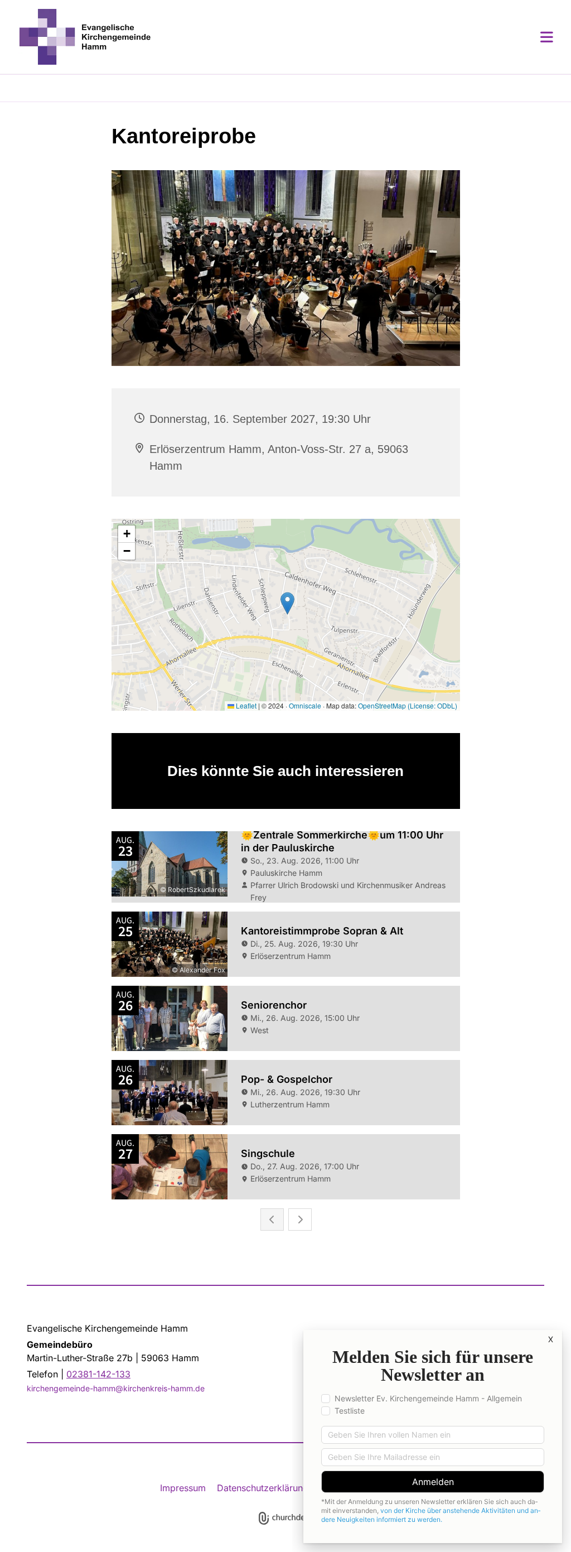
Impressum (183, 1487)
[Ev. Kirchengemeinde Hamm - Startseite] (85, 37)
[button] (352, 37)
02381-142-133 (98, 1374)
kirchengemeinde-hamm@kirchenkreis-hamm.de (116, 1388)
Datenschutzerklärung (262, 1487)
